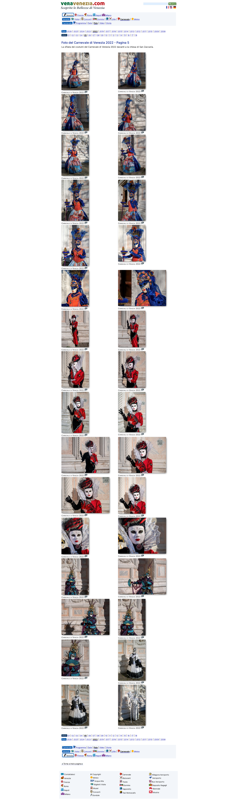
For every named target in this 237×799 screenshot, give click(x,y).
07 (94, 35)
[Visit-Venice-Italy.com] (171, 7)
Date (90, 23)
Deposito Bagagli (159, 785)
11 (110, 35)
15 (125, 35)
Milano (108, 15)
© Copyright (95, 774)
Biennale (156, 789)
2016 (114, 31)
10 (106, 35)
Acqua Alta (99, 781)
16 (129, 35)
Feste (125, 782)
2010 (150, 31)
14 (121, 35)
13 (117, 35)
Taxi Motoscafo (129, 793)
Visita (77, 19)
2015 (120, 31)
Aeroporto (156, 778)
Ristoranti (126, 778)
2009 (156, 31)
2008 (163, 31)
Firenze (80, 15)
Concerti (87, 19)
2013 (132, 31)
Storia (108, 23)
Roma (89, 15)
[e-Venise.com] (167, 7)
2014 (126, 31)
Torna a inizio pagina (72, 764)
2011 (144, 31)
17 (132, 35)
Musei (95, 788)
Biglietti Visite (100, 784)
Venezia (67, 778)
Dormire (100, 19)
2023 (88, 31)
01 (69, 35)
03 (77, 35)
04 (81, 35)
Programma (81, 23)
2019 (101, 31)
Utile (114, 19)
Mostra (156, 792)
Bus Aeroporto (158, 782)
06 (89, 35)
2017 (108, 31)
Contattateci (69, 774)
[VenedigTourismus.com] (174, 7)
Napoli (98, 15)
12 (113, 35)
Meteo (137, 19)
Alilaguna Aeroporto (160, 775)
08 (98, 35)
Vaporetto (127, 789)
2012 (138, 31)
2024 (82, 31)
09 (102, 35)
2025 (76, 31)
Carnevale (126, 775)
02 (73, 35)
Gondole (96, 795)
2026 (69, 31)
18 (136, 35)
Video (101, 23)
